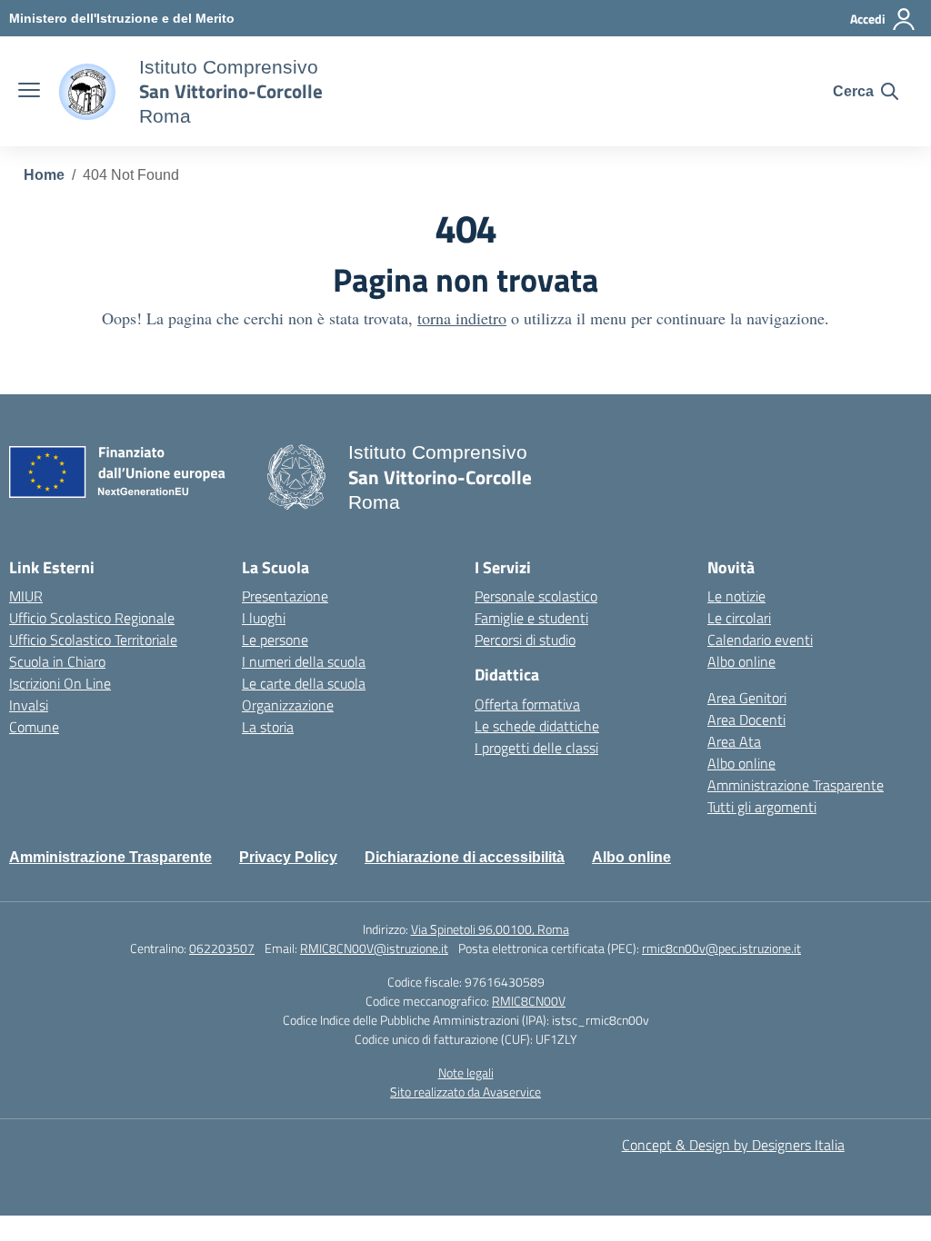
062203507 (222, 948)
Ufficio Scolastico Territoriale (93, 639)
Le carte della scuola (303, 683)
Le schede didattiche (537, 726)
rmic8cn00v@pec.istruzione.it (721, 948)
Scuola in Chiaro (57, 661)
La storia (268, 727)
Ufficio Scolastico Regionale (92, 618)
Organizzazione (288, 705)
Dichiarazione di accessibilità (465, 857)
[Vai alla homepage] (87, 91)
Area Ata (734, 741)
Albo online (741, 661)
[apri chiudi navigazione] (29, 92)
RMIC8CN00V (529, 1000)
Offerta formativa (527, 704)
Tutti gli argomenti (761, 807)
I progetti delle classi (536, 748)
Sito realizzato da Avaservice (465, 1091)
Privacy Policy (288, 857)
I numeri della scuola (303, 661)
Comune (34, 727)
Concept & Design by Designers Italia (733, 1145)
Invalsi (28, 705)
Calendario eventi (760, 639)
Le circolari (739, 618)
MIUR (26, 596)
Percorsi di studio (525, 639)
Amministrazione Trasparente (795, 785)
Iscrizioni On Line (60, 683)
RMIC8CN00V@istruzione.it (374, 948)
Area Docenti (746, 719)
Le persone (275, 639)
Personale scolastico (536, 596)
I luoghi (263, 618)
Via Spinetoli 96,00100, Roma (490, 928)
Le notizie (736, 596)
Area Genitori (746, 698)
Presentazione (285, 596)
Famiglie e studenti (531, 618)
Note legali (466, 1072)
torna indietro (461, 318)
